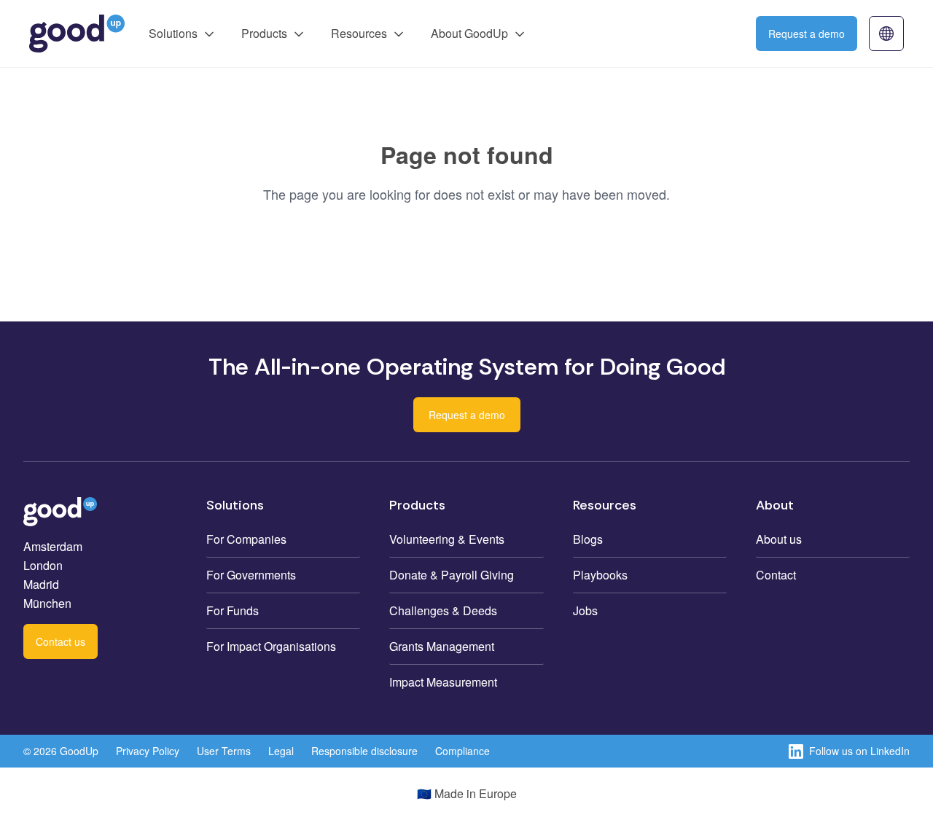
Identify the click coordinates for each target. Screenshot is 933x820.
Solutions (173, 33)
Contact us (60, 641)
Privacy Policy (147, 750)
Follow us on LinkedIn (859, 750)
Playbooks (600, 574)
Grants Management (441, 646)
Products (264, 33)
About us (779, 539)
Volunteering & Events (446, 539)
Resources (359, 33)
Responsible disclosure (364, 750)
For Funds (232, 610)
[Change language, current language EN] (886, 33)
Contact (776, 574)
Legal (281, 750)
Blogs (588, 539)
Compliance (462, 750)
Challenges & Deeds (443, 610)
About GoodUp (469, 33)
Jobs (585, 610)
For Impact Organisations (271, 646)
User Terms (224, 750)
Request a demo (806, 33)
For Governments (251, 574)
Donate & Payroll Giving (451, 574)
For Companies (246, 539)
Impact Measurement (443, 681)
